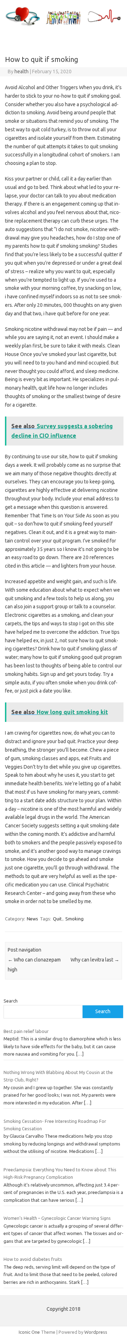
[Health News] (63, 26)
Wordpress (95, 1332)
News (32, 918)
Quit (57, 918)
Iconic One (29, 1332)
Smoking (74, 918)
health (21, 71)
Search (11, 1000)
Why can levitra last (95, 960)
